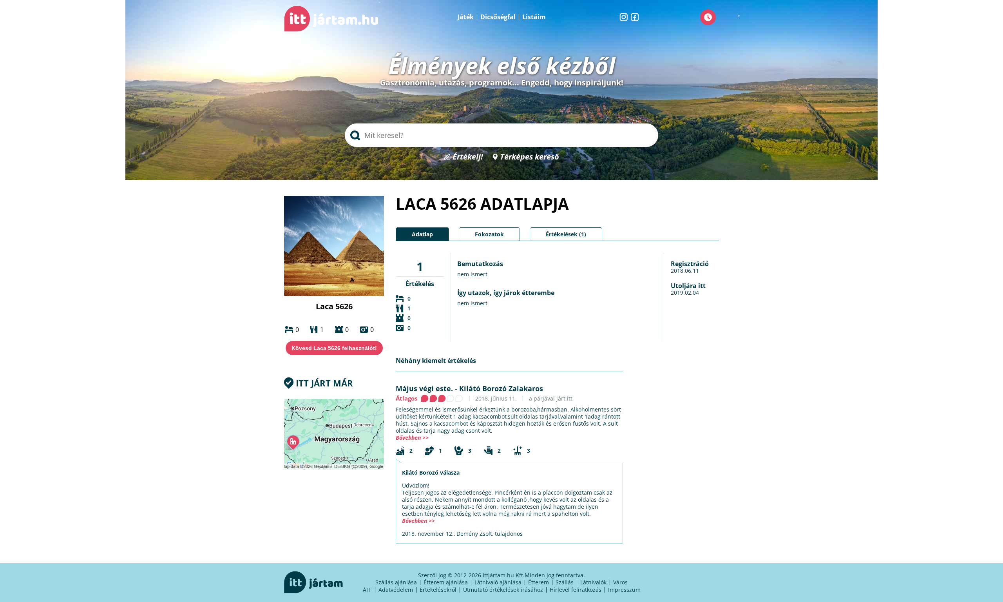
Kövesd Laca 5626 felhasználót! (334, 348)
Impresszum (624, 589)
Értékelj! (468, 157)
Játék (466, 17)
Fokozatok (489, 234)
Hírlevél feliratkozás (575, 589)
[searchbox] (501, 135)
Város (620, 582)
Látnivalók (593, 582)
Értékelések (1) (566, 234)
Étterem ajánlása (446, 582)
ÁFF (367, 589)
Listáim (534, 17)
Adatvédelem (395, 589)
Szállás (565, 582)
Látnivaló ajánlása (497, 582)
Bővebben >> (412, 437)
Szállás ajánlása (396, 582)
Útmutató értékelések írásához (503, 589)
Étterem (538, 582)
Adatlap (422, 234)
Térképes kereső (529, 157)
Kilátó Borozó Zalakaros (501, 388)
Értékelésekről (438, 589)
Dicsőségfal (498, 17)
